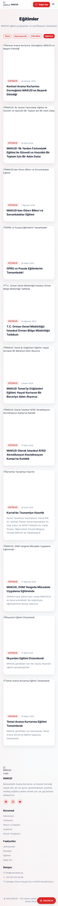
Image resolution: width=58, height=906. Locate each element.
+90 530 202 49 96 (14, 877)
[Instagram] (13, 801)
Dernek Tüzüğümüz (12, 834)
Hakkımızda (8, 816)
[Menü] (53, 4)
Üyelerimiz (7, 829)
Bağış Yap (43, 4)
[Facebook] (6, 801)
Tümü (7, 36)
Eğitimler (49, 36)
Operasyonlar (20, 36)
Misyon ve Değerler (11, 825)
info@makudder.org (14, 873)
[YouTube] (20, 801)
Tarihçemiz (8, 820)
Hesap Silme (30, 901)
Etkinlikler (36, 36)
